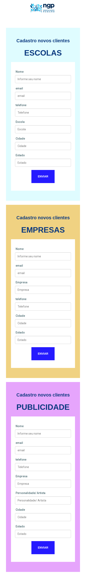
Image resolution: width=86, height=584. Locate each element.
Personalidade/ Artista (30, 493)
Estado (20, 155)
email (19, 88)
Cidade (20, 138)
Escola (20, 121)
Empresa (21, 282)
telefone (21, 105)
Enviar (43, 176)
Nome (20, 71)
